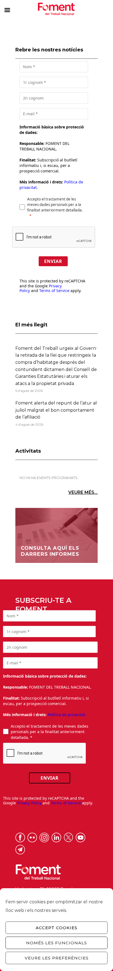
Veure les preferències (57, 958)
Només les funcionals (56, 942)
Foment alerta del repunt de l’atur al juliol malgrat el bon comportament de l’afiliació (56, 410)
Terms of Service (54, 290)
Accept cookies (56, 927)
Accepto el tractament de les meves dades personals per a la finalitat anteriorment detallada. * (49, 732)
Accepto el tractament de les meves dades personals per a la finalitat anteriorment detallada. (55, 205)
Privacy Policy (29, 802)
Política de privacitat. (67, 714)
